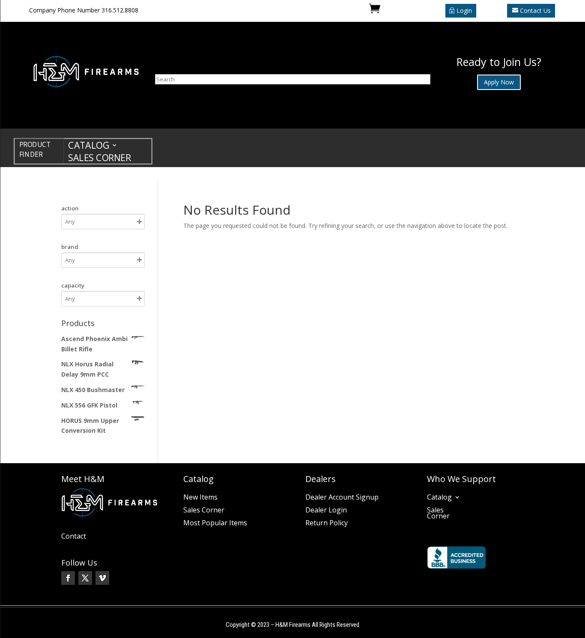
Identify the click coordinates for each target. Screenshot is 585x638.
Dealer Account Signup (342, 498)
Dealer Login (326, 511)
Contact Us (535, 10)
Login (464, 10)
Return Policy (326, 523)
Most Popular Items (215, 523)
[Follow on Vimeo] (102, 578)
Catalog (88, 146)
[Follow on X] (85, 578)
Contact (73, 537)
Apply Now (499, 82)
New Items (200, 498)
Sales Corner (99, 159)
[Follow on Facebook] (68, 578)
